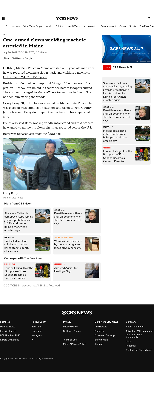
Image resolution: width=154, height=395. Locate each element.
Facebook (37, 331)
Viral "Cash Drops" (32, 26)
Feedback (131, 346)
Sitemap (98, 344)
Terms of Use (70, 340)
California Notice (72, 331)
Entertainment (108, 26)
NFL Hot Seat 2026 (10, 335)
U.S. (6, 26)
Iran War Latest (8, 331)
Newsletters (100, 326)
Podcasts (99, 331)
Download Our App (104, 335)
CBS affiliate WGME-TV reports (25, 77)
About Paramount (135, 326)
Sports (132, 26)
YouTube (36, 326)
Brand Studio (101, 340)
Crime (122, 26)
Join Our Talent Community (134, 335)
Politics (59, 26)
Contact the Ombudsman (139, 350)
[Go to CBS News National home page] (67, 18)
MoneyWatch (90, 26)
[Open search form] (149, 18)
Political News (7, 326)
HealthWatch (73, 26)
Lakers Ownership (9, 340)
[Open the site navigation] (23, 18)
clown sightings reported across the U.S (64, 128)
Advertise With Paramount (139, 331)
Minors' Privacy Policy (74, 344)
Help (128, 341)
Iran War (15, 26)
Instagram (37, 335)
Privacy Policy (70, 326)
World (49, 26)
